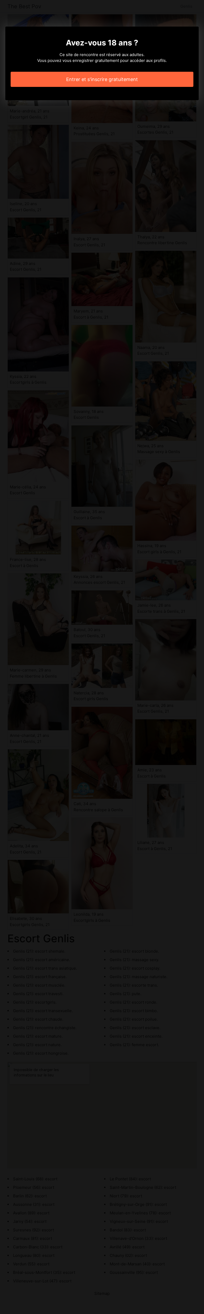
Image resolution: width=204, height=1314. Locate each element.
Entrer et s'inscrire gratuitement (102, 79)
